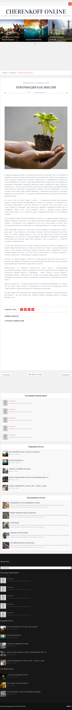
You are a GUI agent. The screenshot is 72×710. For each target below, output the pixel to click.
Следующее (6, 375)
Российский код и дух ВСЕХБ (22, 543)
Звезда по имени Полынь (20, 469)
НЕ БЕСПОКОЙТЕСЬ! (34, 40)
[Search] (70, 4)
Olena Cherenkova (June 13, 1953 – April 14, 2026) (27, 486)
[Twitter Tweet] (25, 309)
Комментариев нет (40, 92)
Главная (4, 73)
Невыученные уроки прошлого (23, 513)
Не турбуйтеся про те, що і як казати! (24, 452)
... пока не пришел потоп (17, 675)
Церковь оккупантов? (19, 533)
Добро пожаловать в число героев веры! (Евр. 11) (28, 477)
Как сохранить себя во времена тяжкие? (24, 692)
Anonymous (12, 401)
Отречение (14, 523)
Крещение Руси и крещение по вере (25, 503)
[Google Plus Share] (29, 309)
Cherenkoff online (36, 11)
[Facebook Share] (21, 309)
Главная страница (36, 374)
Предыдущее (65, 375)
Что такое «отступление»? (17, 683)
